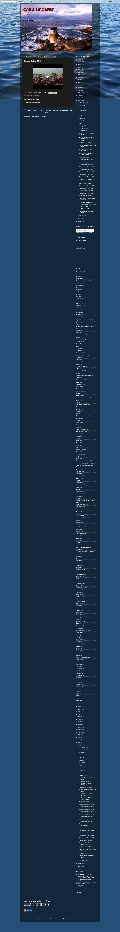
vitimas (78, 695)
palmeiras (79, 565)
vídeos (78, 693)
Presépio (78, 612)
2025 (80, 62)
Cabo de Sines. (80, 341)
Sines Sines (79, 651)
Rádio (77, 619)
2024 (80, 64)
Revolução (79, 635)
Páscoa (78, 572)
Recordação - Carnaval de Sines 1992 (87, 198)
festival (78, 434)
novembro (83, 105)
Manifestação (80, 518)
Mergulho (79, 531)
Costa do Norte (80, 380)
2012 (79, 95)
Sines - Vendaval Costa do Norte (87, 133)
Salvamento (79, 639)
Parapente (79, 567)
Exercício (78, 411)
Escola (78, 402)
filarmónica (79, 436)
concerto (78, 373)
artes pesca (79, 305)
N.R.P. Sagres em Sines (86, 202)
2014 (79, 90)
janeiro (82, 216)
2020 (80, 75)
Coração (78, 377)
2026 (80, 59)
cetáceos (78, 362)
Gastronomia (80, 471)
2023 (80, 67)
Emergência (79, 395)
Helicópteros (80, 485)
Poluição (78, 594)
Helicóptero (79, 482)
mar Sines (79, 522)
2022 (80, 69)
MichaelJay (66, 919)
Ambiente (78, 290)
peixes (77, 581)
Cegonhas (79, 359)
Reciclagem (79, 626)
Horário (78, 489)
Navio (77, 545)
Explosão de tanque (82, 416)
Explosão (78, 413)
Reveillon (79, 632)
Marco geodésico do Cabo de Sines (87, 145)
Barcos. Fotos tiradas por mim (85, 319)
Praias (78, 610)
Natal (77, 538)
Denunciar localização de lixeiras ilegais (87, 180)
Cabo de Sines (38, 9)
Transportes (80, 680)
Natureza (79, 540)
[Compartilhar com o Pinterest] (56, 93)
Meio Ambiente (80, 527)
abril (81, 123)
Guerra (78, 480)
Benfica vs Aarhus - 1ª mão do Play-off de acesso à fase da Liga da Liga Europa (86, 877)
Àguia (77, 287)
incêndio (78, 491)
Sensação (79, 644)
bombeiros (79, 332)
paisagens (79, 563)
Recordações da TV (81, 630)
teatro (78, 666)
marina (78, 524)
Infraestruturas (81, 504)
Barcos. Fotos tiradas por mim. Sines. (85, 327)
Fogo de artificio (81, 447)
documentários (80, 391)
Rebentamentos (80, 621)
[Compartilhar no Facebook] (54, 93)
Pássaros (79, 576)
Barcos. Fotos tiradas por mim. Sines (85, 323)
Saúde (78, 642)
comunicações (80, 371)
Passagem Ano (80, 574)
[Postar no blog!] (50, 93)
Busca (78, 337)
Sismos (78, 655)
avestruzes (79, 312)
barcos (78, 317)
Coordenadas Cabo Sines (83, 375)
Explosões (79, 418)
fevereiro (83, 128)
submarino (79, 662)
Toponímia (79, 671)
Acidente (78, 278)
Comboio (78, 364)
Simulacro (79, 646)
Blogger (82, 919)
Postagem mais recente (33, 110)
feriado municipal (81, 429)
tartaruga (79, 664)
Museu (78, 536)
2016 (79, 85)
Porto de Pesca (80, 601)
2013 (79, 93)
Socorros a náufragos (83, 657)
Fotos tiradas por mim (82, 461)
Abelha (78, 274)
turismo (78, 682)
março (82, 126)
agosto (82, 113)
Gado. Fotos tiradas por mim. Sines (84, 466)
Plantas (78, 592)
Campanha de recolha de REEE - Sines (86, 153)
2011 (79, 98)
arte (77, 303)
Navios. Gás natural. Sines (84, 551)
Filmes (78, 438)
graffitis (78, 478)
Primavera (79, 615)
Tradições (79, 673)
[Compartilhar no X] (52, 93)
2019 (79, 77)
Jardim (78, 509)
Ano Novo (78, 296)
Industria (79, 498)
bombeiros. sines (80, 335)
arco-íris (79, 299)
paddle (78, 560)
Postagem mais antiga (62, 110)
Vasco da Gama (80, 687)
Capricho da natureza (85, 142)
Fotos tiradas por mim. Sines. (84, 463)
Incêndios (79, 496)
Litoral (78, 511)
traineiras (79, 678)
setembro (82, 110)
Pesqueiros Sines (81, 587)
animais (78, 294)
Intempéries (79, 507)
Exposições (79, 420)
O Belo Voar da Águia (84, 874)
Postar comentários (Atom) (37, 116)
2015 (79, 87)
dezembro (83, 103)
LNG (77, 513)
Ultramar (79, 684)
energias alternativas (82, 398)
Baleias (78, 314)
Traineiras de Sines (85, 183)
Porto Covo (79, 596)
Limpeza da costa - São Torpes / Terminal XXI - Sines (87, 138)
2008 (80, 221)
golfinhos (79, 476)
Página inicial (48, 111)
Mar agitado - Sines (85, 195)
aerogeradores (80, 285)
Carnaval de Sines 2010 (86, 159)
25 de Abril (79, 272)
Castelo (78, 357)
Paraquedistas (80, 570)
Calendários (79, 344)
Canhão (78, 346)
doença (78, 393)
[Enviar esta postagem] (45, 92)
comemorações (80, 366)
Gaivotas (78, 469)
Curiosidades (79, 384)
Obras (78, 556)
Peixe (77, 579)
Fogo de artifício (81, 449)
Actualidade (79, 283)
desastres (79, 386)
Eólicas (78, 400)
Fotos (77, 456)
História (78, 487)
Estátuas (78, 409)
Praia (78, 608)
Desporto (78, 389)
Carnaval (33, 95)
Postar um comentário (33, 103)
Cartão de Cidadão (81, 355)
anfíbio (78, 292)
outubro (82, 108)
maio (81, 120)
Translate (90, 232)
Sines (38, 95)
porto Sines (79, 603)
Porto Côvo (79, 599)
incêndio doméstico (81, 494)
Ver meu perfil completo (83, 243)
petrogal (78, 590)
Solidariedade (80, 659)
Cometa (78, 368)
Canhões (78, 348)
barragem (79, 330)
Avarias (78, 310)
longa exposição (80, 515)
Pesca (78, 585)
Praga (78, 606)
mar (77, 520)
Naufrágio (79, 543)
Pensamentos (80, 583)
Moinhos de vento (81, 533)
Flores (78, 443)
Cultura (78, 382)
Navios (78, 549)
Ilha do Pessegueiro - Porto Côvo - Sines (87, 205)
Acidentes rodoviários (82, 281)
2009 (80, 219)
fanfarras (79, 422)
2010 (79, 100)
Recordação (79, 628)
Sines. (77, 653)
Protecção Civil (80, 617)
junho (81, 118)
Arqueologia (79, 301)
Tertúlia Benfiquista (84, 884)
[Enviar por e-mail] (49, 93)
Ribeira (78, 637)
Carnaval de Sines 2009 (86, 186)
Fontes (78, 452)
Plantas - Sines (84, 208)
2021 (79, 72)
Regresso (80, 885)
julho (81, 115)
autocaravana (80, 308)
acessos (78, 276)
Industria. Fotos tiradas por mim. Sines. (86, 501)
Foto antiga (79, 454)
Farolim (78, 427)
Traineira (79, 675)
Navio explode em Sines (82, 547)
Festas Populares (81, 431)
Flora (78, 440)
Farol (77, 425)
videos (78, 691)
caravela (79, 350)
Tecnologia (79, 669)
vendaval (78, 689)
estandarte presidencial (83, 404)
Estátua (78, 407)
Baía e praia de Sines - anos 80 (86, 149)
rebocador (79, 623)
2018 (79, 80)
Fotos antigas (80, 458)
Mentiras (79, 529)
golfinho (78, 473)
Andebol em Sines (84, 157)
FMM (77, 445)
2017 (79, 82)
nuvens (78, 554)
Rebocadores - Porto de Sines (86, 211)
